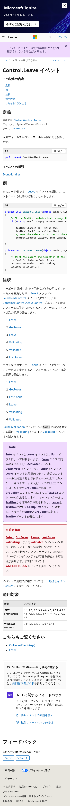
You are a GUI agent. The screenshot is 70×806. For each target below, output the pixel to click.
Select (34, 293)
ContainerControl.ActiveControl (23, 303)
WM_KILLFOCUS (16, 566)
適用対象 (10, 98)
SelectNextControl (14, 298)
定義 (7, 85)
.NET (14, 60)
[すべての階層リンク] (6, 60)
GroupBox (31, 488)
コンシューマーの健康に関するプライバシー (26, 796)
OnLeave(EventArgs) (22, 645)
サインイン (61, 37)
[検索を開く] (50, 37)
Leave (31, 191)
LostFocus (15, 357)
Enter (12, 320)
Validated (15, 350)
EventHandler (11, 174)
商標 (18, 801)
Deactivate (13, 469)
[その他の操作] (64, 60)
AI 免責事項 (9, 786)
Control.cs (17, 128)
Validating (15, 342)
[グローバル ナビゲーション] (3, 37)
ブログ (46, 786)
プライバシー (10, 791)
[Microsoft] (35, 37)
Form (54, 454)
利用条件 (7, 801)
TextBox (52, 492)
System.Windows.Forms (27, 120)
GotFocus (15, 327)
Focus (34, 365)
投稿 (58, 786)
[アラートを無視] (64, 5)
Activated (33, 464)
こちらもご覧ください (17, 103)
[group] (35, 241)
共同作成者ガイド (23, 683)
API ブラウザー (29, 60)
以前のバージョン (28, 786)
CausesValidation (14, 427)
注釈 (7, 94)
